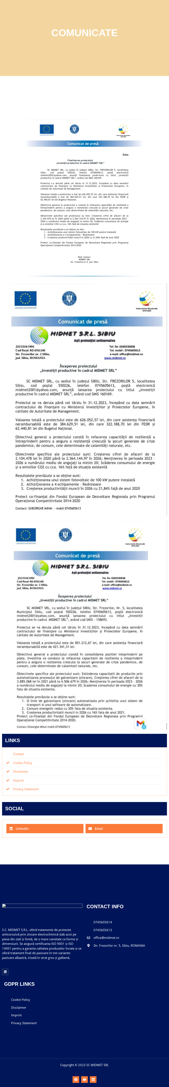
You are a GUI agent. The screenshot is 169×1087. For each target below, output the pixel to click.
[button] (44, 828)
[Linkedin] (5, 972)
